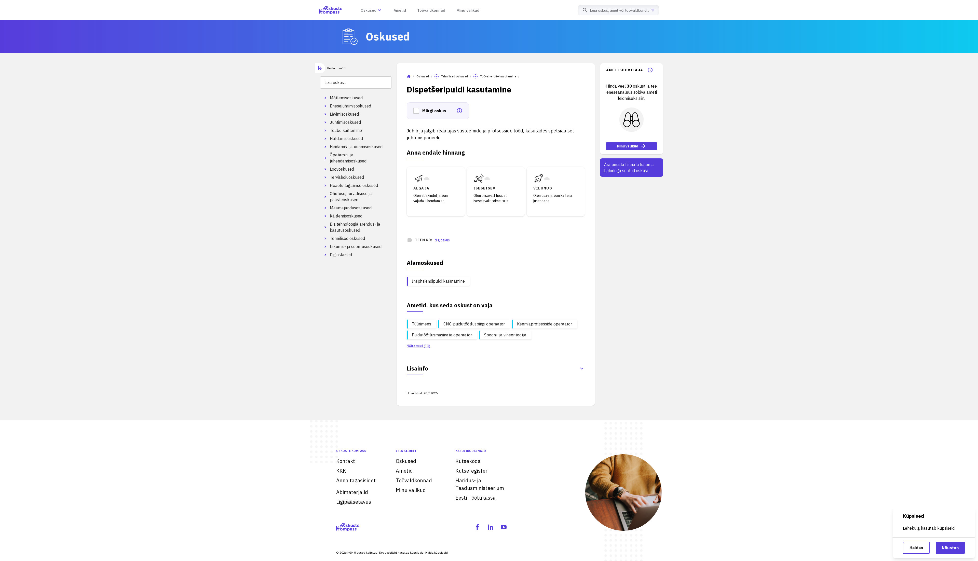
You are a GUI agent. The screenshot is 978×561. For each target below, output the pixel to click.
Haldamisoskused (346, 138)
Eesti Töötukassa (475, 497)
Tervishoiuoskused (347, 177)
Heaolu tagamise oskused (354, 185)
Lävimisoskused (344, 114)
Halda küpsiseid (436, 552)
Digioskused (341, 254)
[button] (417, 110)
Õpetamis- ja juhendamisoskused (348, 157)
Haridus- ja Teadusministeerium (479, 484)
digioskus (442, 240)
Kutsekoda (468, 461)
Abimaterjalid (352, 492)
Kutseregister (471, 470)
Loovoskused (342, 169)
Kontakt (345, 461)
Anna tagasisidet (356, 480)
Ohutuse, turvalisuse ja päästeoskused (351, 196)
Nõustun (950, 547)
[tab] (330, 68)
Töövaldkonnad (414, 480)
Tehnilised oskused (347, 238)
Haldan (916, 547)
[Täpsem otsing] (653, 10)
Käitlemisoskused (346, 215)
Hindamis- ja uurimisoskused (356, 146)
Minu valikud (627, 146)
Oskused (422, 76)
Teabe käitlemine (346, 130)
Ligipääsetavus (353, 501)
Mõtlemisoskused (346, 97)
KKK (341, 470)
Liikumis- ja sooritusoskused (356, 246)
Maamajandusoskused (351, 207)
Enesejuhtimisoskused (350, 105)
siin (641, 98)
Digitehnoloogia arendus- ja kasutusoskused (355, 227)
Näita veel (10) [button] (418, 346)
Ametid (404, 470)
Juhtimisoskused (345, 122)
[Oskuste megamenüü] (379, 10)
